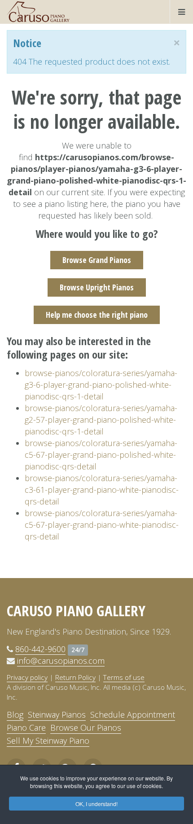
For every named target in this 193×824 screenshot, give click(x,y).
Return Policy (75, 677)
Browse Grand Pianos (96, 259)
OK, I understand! (96, 803)
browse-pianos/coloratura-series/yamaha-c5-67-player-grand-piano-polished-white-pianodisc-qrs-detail (101, 455)
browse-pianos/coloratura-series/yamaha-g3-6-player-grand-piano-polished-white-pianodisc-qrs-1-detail (101, 385)
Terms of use (124, 677)
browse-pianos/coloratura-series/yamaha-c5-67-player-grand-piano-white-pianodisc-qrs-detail (102, 525)
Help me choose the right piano (97, 314)
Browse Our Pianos (85, 727)
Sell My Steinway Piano (48, 740)
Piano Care (26, 727)
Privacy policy (27, 677)
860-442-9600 (40, 649)
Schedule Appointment (132, 714)
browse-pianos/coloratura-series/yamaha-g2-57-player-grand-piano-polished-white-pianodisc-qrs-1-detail (101, 420)
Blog (15, 714)
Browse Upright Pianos (97, 287)
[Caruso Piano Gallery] (38, 11)
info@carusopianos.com (61, 660)
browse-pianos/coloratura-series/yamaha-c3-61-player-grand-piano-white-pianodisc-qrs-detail (102, 490)
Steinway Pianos (57, 714)
